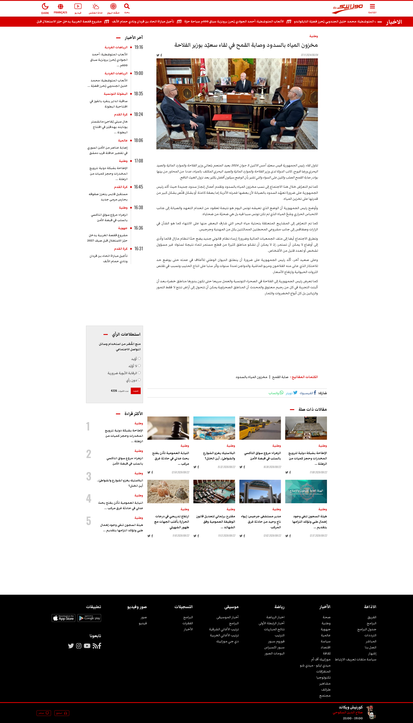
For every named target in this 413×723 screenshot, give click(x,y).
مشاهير (325, 683)
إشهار (372, 653)
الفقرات (187, 623)
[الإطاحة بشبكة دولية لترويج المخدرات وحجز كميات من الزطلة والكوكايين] (306, 428)
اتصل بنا (370, 647)
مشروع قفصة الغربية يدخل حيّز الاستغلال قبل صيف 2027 (74, 21)
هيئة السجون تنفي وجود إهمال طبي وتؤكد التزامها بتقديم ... (309, 521)
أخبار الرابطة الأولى (272, 623)
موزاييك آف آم (321, 659)
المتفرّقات (323, 671)
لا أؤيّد (132, 365)
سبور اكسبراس (274, 647)
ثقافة (327, 653)
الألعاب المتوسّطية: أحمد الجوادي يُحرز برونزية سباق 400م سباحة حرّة (247, 21)
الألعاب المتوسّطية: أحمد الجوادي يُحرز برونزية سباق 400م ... (109, 60)
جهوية (123, 228)
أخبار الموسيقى (227, 617)
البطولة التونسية (116, 93)
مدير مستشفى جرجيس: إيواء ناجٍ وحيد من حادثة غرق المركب (261, 521)
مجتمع (325, 695)
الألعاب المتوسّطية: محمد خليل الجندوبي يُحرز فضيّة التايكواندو (352, 21)
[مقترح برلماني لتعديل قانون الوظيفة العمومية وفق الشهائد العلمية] (214, 491)
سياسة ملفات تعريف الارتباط (355, 659)
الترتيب (280, 635)
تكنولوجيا (323, 677)
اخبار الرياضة (275, 617)
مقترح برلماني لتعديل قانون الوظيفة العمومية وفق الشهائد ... (215, 521)
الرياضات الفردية (116, 47)
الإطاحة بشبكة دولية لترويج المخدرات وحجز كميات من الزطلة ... (307, 458)
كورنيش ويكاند (351, 707)
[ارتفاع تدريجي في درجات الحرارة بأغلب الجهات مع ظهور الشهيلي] (168, 491)
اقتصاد (326, 647)
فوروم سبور (276, 641)
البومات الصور (275, 653)
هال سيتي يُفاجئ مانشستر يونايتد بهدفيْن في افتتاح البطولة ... (109, 127)
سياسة (326, 641)
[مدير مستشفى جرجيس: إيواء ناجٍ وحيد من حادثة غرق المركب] (260, 491)
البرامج (371, 623)
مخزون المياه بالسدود (251, 376)
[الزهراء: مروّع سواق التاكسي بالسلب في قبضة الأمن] (260, 428)
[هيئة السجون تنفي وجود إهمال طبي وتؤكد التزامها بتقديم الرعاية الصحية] (306, 491)
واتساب (273, 393)
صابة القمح (280, 376)
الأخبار (188, 629)
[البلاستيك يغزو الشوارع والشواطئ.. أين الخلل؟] (214, 428)
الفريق (371, 617)
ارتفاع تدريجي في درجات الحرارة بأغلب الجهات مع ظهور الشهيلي (171, 521)
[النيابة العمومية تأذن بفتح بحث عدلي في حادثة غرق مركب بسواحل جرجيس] (168, 428)
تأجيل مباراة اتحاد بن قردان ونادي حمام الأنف (156, 21)
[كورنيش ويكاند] (371, 718)
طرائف (326, 689)
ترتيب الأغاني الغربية (224, 635)
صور (144, 617)
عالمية (123, 140)
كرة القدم (121, 114)
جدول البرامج (366, 629)
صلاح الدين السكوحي (348, 712)
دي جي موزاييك (227, 641)
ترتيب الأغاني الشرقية (224, 629)
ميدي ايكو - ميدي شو (315, 665)
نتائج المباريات (274, 629)
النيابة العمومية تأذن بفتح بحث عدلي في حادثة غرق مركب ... (170, 458)
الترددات (370, 635)
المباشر (371, 641)
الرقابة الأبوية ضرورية (122, 373)
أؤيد (134, 358)
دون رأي (131, 380)
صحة (327, 617)
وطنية (313, 36)
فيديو (143, 623)
